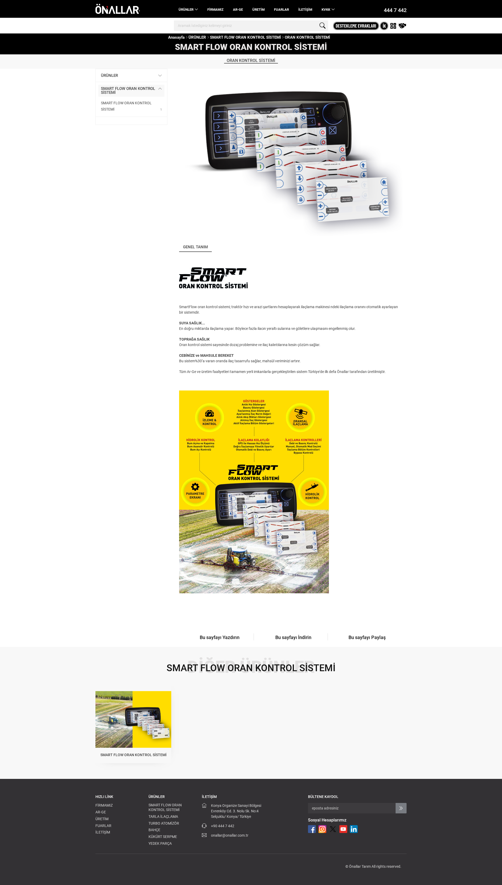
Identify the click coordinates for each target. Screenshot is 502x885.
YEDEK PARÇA (160, 843)
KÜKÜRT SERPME (163, 837)
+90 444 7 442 (222, 826)
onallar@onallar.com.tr (229, 835)
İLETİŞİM (305, 10)
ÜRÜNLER (186, 10)
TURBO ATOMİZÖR (164, 823)
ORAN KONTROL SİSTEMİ (307, 37)
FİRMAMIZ (215, 10)
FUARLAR (281, 10)
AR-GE (238, 10)
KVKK (326, 10)
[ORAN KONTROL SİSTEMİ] (291, 152)
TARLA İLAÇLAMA (163, 816)
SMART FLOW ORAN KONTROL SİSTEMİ (245, 37)
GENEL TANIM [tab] (195, 247)
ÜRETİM (258, 10)
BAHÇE (154, 830)
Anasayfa (176, 37)
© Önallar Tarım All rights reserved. (373, 866)
